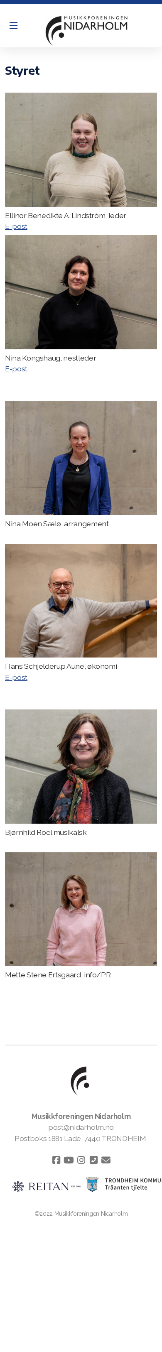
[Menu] (13, 25)
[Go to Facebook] (56, 1160)
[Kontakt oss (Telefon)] (93, 1160)
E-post (16, 226)
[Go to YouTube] (68, 1160)
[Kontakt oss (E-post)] (106, 1160)
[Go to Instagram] (81, 1160)
